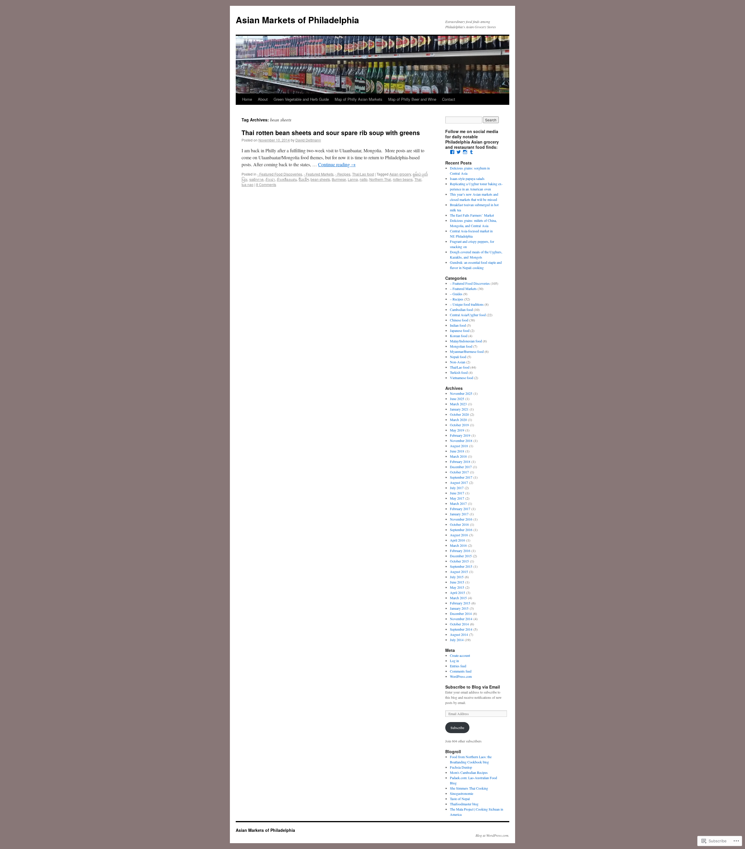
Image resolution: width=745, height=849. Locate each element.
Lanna (353, 179)
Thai (417, 179)
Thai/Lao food (363, 173)
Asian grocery (400, 173)
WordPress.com (461, 676)
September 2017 (461, 477)
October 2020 (459, 414)
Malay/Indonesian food (466, 341)
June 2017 (457, 493)
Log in (454, 660)
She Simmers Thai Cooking (469, 788)
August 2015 (459, 571)
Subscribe (457, 727)
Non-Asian (457, 362)
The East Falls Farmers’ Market (472, 215)
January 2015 (459, 608)
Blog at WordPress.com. (492, 835)
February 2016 (460, 550)
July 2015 (457, 576)
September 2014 (461, 629)
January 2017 (459, 514)
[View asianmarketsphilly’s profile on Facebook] (452, 152)
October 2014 (459, 624)
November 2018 (461, 440)
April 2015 (457, 592)
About (263, 99)
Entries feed (458, 666)
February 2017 (460, 508)
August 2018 (459, 445)
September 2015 (461, 566)
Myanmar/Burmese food (467, 351)
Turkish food (459, 372)
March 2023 (458, 403)
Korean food (458, 335)
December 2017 (461, 466)
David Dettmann (308, 139)
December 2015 (461, 555)
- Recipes (342, 173)
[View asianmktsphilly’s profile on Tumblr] (471, 152)
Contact (448, 99)
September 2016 (461, 529)
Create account (460, 655)
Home (247, 99)
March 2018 (458, 456)
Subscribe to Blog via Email (472, 687)
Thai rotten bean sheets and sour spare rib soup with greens (331, 132)
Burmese (339, 179)
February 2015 (460, 603)
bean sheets (320, 179)
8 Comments (266, 184)
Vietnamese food (461, 377)
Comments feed (460, 671)
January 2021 (459, 409)
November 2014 (461, 618)
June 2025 (457, 398)
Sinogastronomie (461, 793)
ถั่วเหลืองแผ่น (287, 179)
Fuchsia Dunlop (461, 767)
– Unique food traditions (467, 304)
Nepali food (458, 356)
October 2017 (459, 472)
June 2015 (457, 582)
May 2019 (457, 430)
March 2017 (458, 503)
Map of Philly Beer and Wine (412, 99)
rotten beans (403, 179)
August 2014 (459, 634)
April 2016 (457, 540)
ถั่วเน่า (270, 179)
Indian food (458, 325)
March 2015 (458, 597)
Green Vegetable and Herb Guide (301, 99)
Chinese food (459, 320)
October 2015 (459, 561)
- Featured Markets (319, 173)
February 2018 (460, 461)
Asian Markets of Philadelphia (297, 19)
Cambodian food (461, 309)
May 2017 (457, 498)
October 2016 (459, 524)
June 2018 (457, 451)
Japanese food (459, 330)
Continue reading (337, 164)
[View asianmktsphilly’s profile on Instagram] (465, 152)
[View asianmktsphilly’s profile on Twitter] (458, 152)
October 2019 (459, 424)
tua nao (247, 184)
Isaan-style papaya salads (467, 178)
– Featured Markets (463, 288)
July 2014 (457, 639)
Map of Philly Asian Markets (358, 99)
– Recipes (456, 299)
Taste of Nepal (460, 798)
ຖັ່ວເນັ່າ (304, 179)
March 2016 (458, 545)
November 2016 (461, 519)
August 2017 (459, 482)
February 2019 (460, 435)
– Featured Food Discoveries (470, 283)
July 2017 (457, 487)
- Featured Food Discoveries (279, 173)
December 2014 (461, 613)
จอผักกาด (256, 179)
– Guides (456, 293)
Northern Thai (380, 179)
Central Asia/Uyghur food (468, 314)
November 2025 (461, 393)
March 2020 (458, 419)
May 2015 (457, 587)
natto (364, 179)
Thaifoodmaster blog (464, 804)
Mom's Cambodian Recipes (469, 772)
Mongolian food (461, 346)
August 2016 (459, 535)
